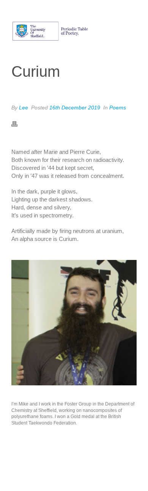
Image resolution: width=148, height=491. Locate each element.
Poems (117, 108)
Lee (23, 108)
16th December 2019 (74, 108)
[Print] (18, 123)
